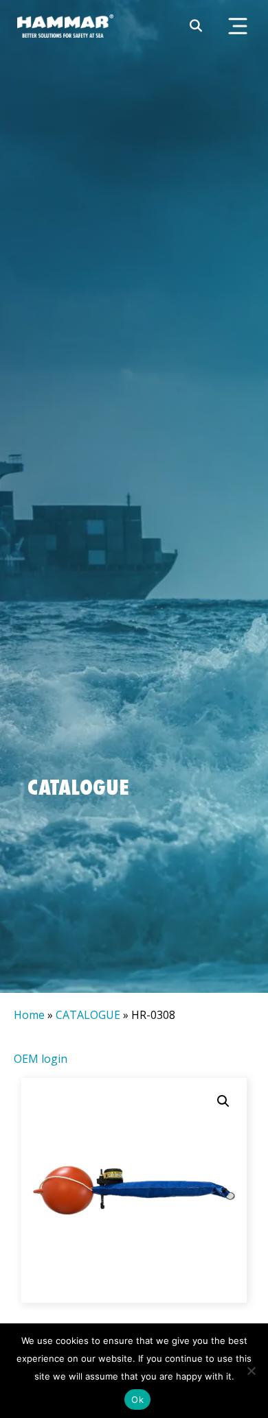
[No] (251, 1371)
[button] (223, 1101)
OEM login (40, 1058)
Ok (137, 1399)
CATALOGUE (88, 1014)
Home (29, 1014)
